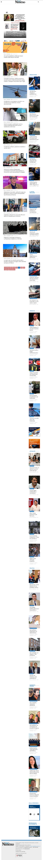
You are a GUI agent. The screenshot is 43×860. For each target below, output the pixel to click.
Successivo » (12, 269)
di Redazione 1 (32, 163)
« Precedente (7, 267)
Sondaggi (32, 605)
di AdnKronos (14, 54)
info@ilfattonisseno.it (28, 847)
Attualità (32, 488)
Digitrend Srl (27, 848)
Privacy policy (18, 850)
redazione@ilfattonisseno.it (35, 846)
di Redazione (14, 32)
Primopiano (32, 89)
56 (21, 267)
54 (16, 267)
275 (7, 269)
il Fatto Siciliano (33, 207)
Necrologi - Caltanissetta (34, 828)
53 (13, 267)
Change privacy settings (20, 851)
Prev (30, 814)
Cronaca (32, 180)
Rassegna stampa (33, 700)
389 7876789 (35, 847)
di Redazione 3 (32, 95)
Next (38, 814)
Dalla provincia (33, 628)
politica (31, 582)
